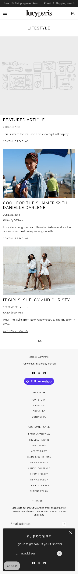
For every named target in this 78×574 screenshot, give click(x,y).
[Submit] (59, 553)
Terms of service (39, 485)
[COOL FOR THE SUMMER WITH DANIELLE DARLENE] (39, 173)
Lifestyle (39, 28)
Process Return (39, 440)
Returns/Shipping (39, 434)
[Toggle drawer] (5, 13)
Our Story (39, 400)
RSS (39, 340)
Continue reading (15, 141)
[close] (71, 533)
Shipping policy (39, 491)
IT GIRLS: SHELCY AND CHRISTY (36, 300)
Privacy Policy (39, 463)
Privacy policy (39, 480)
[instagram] (39, 562)
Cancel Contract (39, 468)
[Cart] (73, 13)
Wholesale (39, 446)
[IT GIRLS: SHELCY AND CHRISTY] (39, 270)
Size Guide (39, 411)
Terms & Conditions (39, 457)
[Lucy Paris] (39, 13)
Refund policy (39, 474)
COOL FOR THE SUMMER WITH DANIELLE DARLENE (35, 205)
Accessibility (39, 451)
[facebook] (33, 562)
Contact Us (39, 417)
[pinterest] (45, 562)
